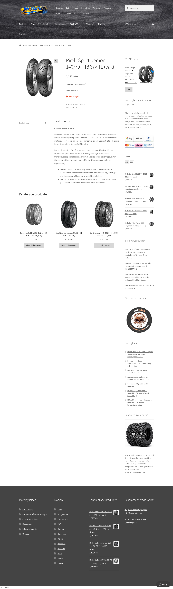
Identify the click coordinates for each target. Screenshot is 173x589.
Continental (62, 519)
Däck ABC (74, 24)
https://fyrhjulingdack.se (135, 472)
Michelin (61, 548)
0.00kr (131, 24)
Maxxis (60, 539)
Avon (59, 509)
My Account (27, 524)
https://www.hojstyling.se (136, 509)
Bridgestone (62, 514)
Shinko (60, 563)
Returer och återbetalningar (34, 514)
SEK (126, 162)
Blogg (76, 8)
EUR (131, 162)
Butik (68, 8)
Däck (21, 24)
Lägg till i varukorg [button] (33, 245)
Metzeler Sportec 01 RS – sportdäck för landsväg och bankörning (138, 393)
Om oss (86, 13)
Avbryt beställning (30, 519)
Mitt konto (60, 13)
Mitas (59, 553)
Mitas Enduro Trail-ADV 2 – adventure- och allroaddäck (138, 378)
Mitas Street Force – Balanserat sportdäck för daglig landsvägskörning (139, 402)
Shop (29, 45)
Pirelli (60, 558)
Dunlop (60, 529)
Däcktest (90, 24)
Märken (101, 24)
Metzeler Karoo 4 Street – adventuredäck (137, 371)
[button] (56, 61)
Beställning (85, 8)
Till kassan (97, 8)
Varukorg (107, 8)
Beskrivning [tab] (24, 123)
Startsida (59, 8)
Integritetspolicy (73, 13)
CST (59, 524)
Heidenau (61, 534)
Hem (24, 45)
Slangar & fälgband (39, 24)
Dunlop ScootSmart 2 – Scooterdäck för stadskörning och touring (139, 363)
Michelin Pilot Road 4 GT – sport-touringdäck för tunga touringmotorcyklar (140, 354)
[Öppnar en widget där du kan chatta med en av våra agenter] (163, 584)
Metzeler (61, 543)
